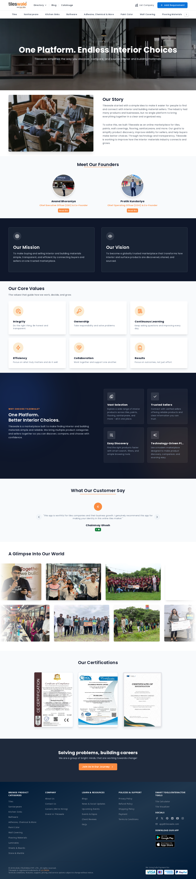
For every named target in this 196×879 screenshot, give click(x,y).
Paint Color (14, 827)
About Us (49, 798)
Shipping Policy (126, 809)
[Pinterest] (167, 818)
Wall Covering (15, 832)
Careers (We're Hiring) (56, 809)
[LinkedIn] (172, 818)
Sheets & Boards (16, 848)
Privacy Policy (125, 798)
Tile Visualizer (162, 806)
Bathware (13, 817)
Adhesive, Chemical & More (22, 822)
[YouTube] (177, 818)
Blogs (85, 798)
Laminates (13, 842)
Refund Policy (125, 803)
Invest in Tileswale (54, 814)
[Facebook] (156, 818)
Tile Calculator (162, 801)
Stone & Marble (16, 853)
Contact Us (50, 803)
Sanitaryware (15, 806)
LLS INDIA (45, 870)
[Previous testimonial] (39, 517)
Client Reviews (89, 819)
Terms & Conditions (128, 819)
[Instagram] (182, 818)
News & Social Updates (93, 803)
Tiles (10, 801)
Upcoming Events (91, 809)
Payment (123, 814)
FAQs (84, 824)
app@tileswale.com (169, 824)
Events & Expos (89, 814)
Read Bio (63, 210)
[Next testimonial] (157, 517)
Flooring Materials (17, 837)
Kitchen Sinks (15, 811)
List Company (146, 5)
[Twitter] (162, 818)
